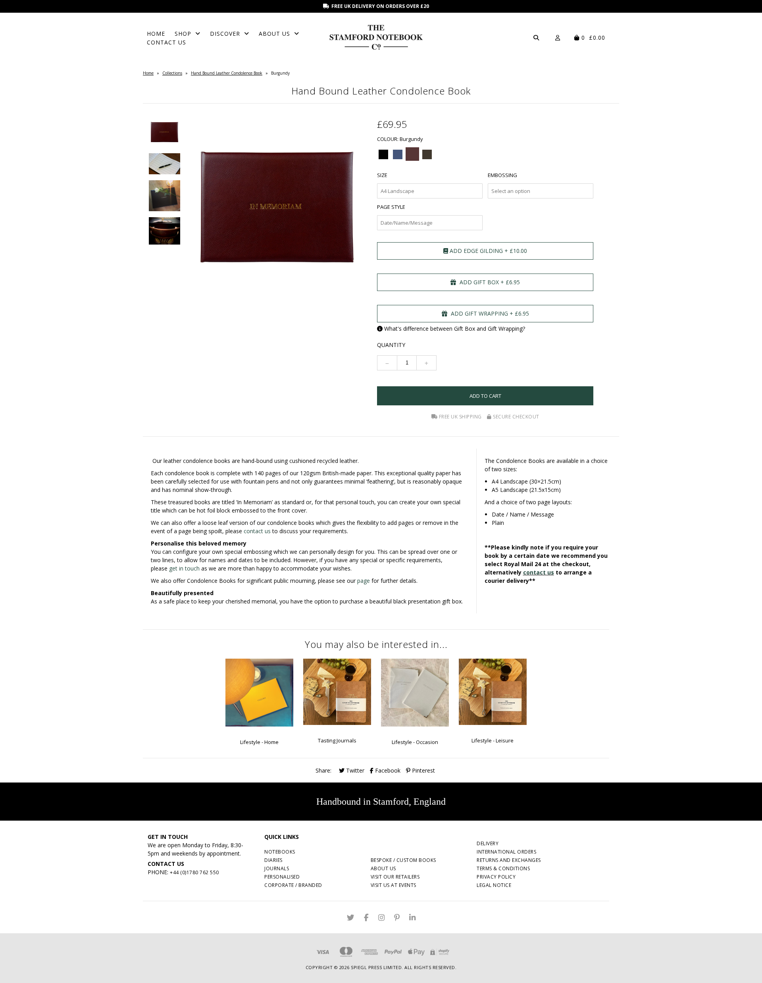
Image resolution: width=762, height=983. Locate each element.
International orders (506, 851)
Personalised (282, 876)
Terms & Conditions (503, 868)
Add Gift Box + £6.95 (489, 282)
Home (156, 33)
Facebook (386, 770)
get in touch (184, 568)
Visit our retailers (395, 876)
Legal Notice (494, 885)
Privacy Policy (496, 876)
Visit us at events (393, 885)
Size (382, 175)
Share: (323, 770)
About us (383, 868)
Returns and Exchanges (509, 860)
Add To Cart (485, 395)
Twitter (354, 770)
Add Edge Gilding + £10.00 (487, 250)
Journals (276, 868)
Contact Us (166, 42)
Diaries (273, 860)
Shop (183, 33)
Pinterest (422, 770)
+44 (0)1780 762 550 (194, 872)
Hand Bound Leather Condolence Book (226, 73)
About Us (274, 33)
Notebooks (279, 851)
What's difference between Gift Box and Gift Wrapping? (454, 328)
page (363, 580)
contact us (257, 531)
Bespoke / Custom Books (403, 860)
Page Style (391, 206)
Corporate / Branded (293, 885)
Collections (172, 73)
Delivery (487, 843)
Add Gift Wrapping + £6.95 (489, 313)
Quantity (391, 345)
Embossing (502, 175)
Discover (225, 33)
